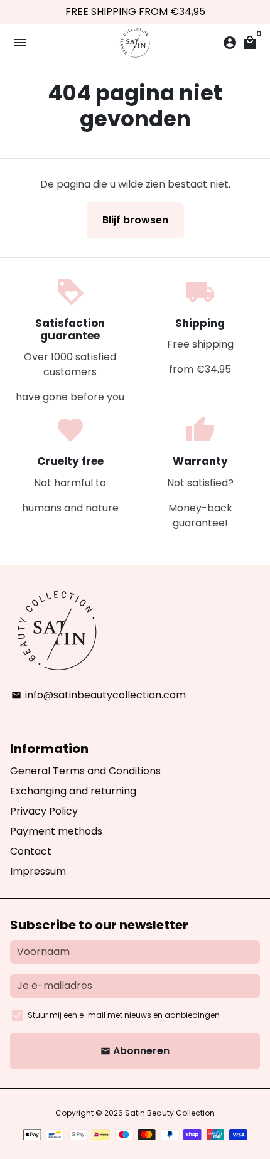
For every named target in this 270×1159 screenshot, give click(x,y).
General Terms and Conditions (85, 771)
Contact (30, 851)
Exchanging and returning (73, 791)
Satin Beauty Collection (170, 1113)
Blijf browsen (135, 220)
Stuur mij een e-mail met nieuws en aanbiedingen (124, 1015)
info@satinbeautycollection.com (98, 695)
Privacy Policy (44, 811)
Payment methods (56, 831)
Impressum (38, 871)
